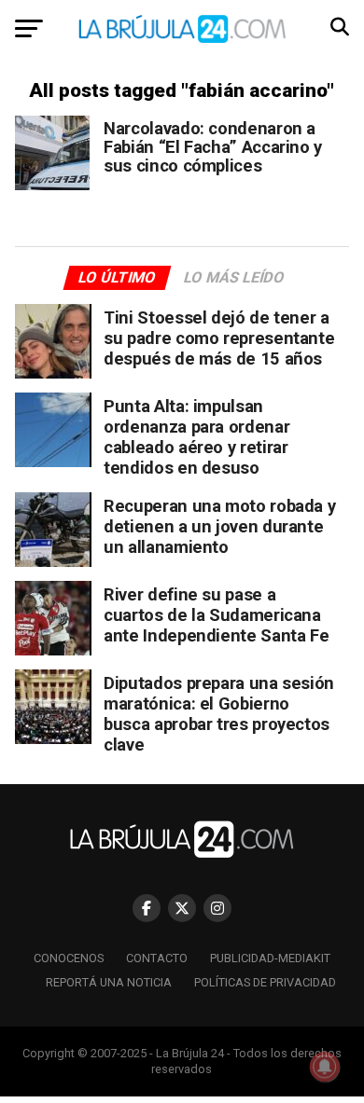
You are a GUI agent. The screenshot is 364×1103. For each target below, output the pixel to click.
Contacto (157, 958)
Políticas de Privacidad (265, 982)
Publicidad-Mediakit (270, 958)
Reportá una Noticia (109, 982)
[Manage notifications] (325, 1067)
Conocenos (69, 958)
